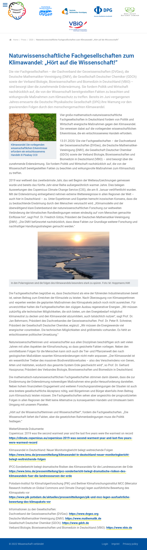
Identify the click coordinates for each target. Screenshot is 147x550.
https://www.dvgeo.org (83, 514)
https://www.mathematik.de (83, 518)
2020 (31, 40)
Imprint (115, 544)
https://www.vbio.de (119, 527)
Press (23, 40)
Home (15, 40)
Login (105, 544)
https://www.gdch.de (75, 523)
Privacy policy (130, 544)
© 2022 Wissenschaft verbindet (26, 544)
